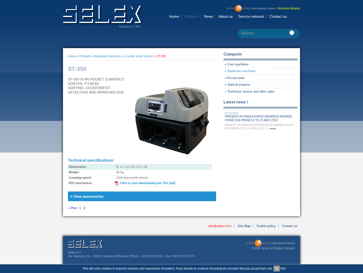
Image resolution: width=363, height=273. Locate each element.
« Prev (72, 208)
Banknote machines (107, 56)
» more (272, 128)
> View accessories (86, 196)
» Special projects (237, 84)
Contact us (278, 16)
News (208, 16)
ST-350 (161, 56)
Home (174, 16)
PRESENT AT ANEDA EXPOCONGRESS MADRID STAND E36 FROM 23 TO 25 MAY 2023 (258, 118)
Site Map (244, 226)
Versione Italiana (289, 8)
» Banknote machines (240, 71)
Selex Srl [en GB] (103, 17)
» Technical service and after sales (250, 91)
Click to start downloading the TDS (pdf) (147, 183)
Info (283, 268)
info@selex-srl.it (219, 226)
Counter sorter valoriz (138, 56)
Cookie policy (266, 226)
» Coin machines (237, 64)
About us (226, 16)
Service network (251, 16)
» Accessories (235, 78)
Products (191, 16)
